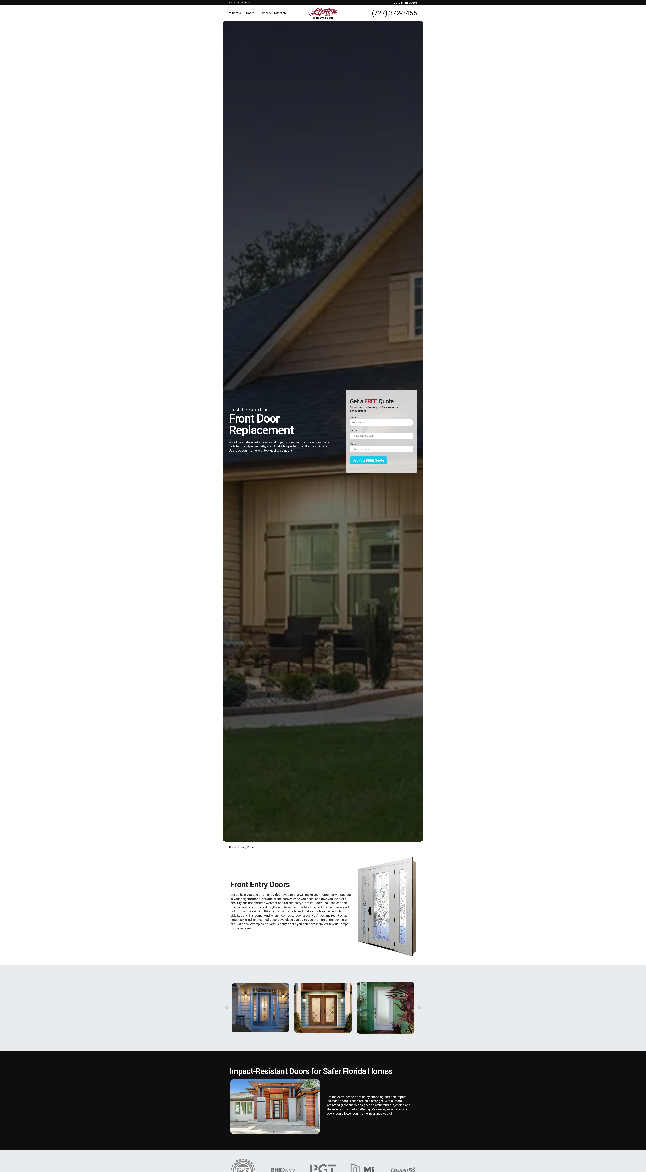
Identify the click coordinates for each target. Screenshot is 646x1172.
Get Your (368, 460)
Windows (235, 13)
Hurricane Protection (272, 13)
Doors (250, 13)
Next (419, 1007)
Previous (226, 1007)
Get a (405, 2)
